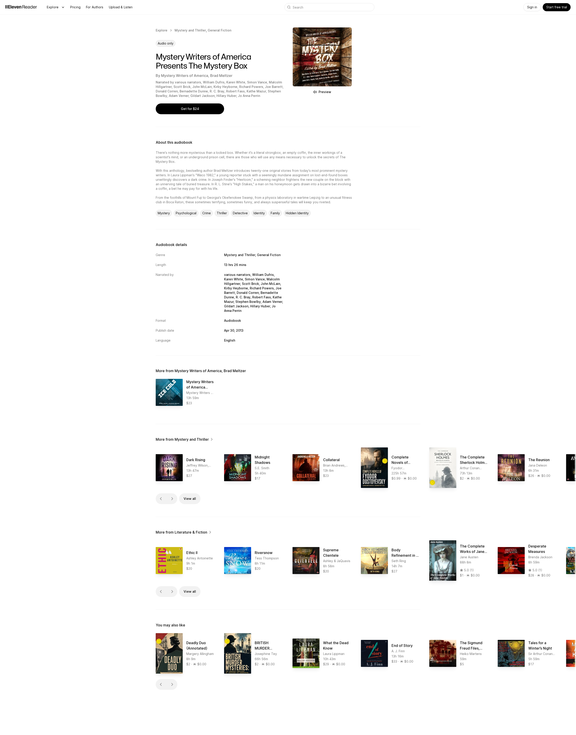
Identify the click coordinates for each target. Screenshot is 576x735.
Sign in (532, 7)
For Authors (95, 7)
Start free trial (556, 7)
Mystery (164, 213)
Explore (52, 7)
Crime (206, 213)
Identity (259, 213)
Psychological (186, 213)
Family (275, 213)
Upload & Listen (121, 7)
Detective (240, 213)
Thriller (222, 213)
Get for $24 (190, 109)
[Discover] (63, 7)
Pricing (75, 7)
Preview (325, 92)
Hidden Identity (297, 213)
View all (190, 498)
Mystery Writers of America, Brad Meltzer (196, 75)
